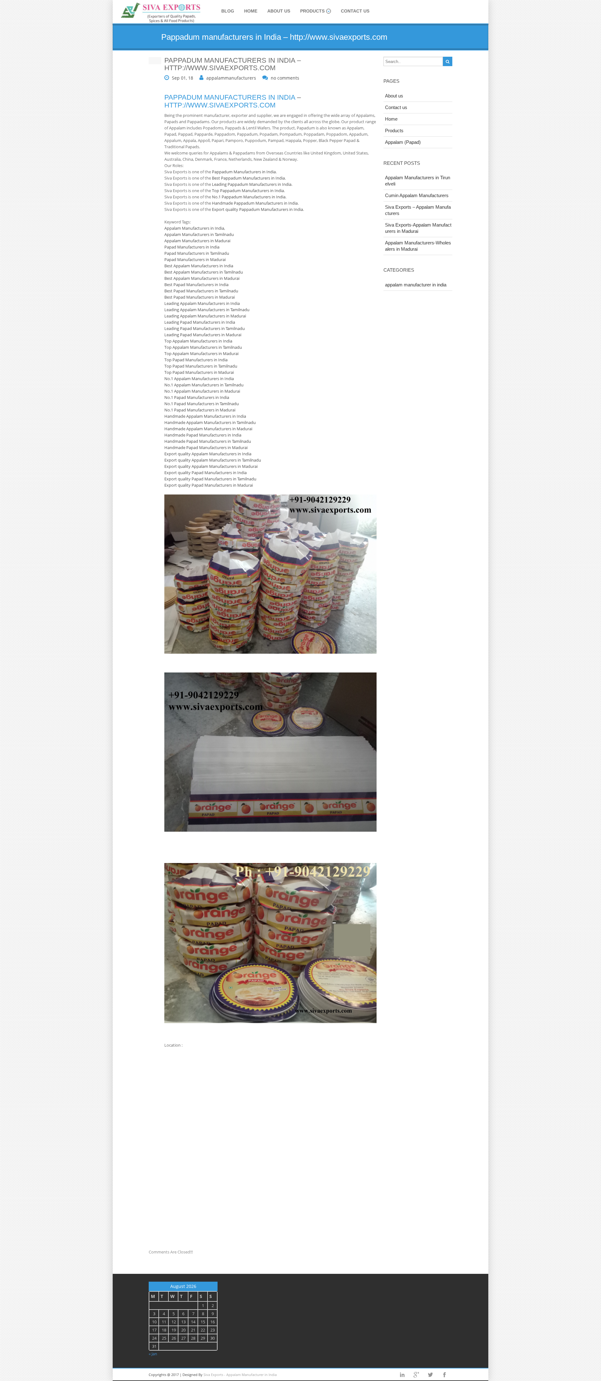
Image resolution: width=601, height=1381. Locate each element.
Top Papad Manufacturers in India (196, 360)
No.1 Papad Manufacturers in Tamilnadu (201, 403)
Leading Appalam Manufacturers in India (202, 303)
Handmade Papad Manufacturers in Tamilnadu (207, 441)
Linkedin (402, 1374)
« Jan (153, 1354)
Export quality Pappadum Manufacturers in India (257, 209)
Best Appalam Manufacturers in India (198, 266)
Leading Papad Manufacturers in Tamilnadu (204, 328)
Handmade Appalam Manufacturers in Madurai (208, 429)
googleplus (416, 1374)
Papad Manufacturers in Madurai (195, 259)
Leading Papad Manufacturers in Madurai (202, 334)
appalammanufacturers (231, 78)
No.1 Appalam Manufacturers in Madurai (202, 391)
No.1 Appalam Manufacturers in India (199, 378)
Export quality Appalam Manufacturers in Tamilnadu (212, 460)
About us (278, 10)
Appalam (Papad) (403, 142)
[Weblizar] (161, 13)
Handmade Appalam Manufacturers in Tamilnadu (210, 422)
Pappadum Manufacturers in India (244, 172)
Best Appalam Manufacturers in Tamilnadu (203, 272)
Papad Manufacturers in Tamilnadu (196, 253)
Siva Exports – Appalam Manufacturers (418, 210)
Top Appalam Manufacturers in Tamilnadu (203, 347)
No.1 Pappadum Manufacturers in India (248, 197)
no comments (285, 78)
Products (312, 10)
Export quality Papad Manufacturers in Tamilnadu (210, 479)
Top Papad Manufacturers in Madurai (199, 372)
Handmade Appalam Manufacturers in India (205, 416)
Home (250, 10)
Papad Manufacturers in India (191, 247)
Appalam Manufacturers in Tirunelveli (417, 180)
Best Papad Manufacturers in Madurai (199, 297)
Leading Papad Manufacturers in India (199, 322)
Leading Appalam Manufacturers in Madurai (205, 316)
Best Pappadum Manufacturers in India (248, 178)
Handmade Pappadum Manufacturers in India (255, 203)
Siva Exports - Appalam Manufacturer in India (240, 1374)
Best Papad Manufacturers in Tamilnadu (201, 291)
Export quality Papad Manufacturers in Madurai (208, 485)
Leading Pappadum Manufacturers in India (251, 184)
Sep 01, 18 (182, 78)
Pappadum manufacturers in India (229, 97)
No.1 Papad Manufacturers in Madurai (199, 410)
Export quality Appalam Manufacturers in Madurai (211, 466)
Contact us (355, 10)
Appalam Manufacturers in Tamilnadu (199, 234)
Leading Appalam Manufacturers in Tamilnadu (206, 309)
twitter (430, 1374)
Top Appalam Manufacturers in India (198, 341)
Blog (227, 10)
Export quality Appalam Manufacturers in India (207, 454)
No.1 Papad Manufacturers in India (196, 397)
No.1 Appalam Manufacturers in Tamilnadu (204, 385)
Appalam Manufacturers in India (194, 228)
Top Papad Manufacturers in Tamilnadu (200, 366)
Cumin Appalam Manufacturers (417, 195)
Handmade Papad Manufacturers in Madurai (206, 447)
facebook (444, 1374)
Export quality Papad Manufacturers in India (205, 472)
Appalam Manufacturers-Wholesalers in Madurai (418, 246)
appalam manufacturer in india (415, 284)
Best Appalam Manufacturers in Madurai (201, 278)
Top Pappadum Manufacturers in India (248, 190)
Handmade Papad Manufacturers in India (202, 435)
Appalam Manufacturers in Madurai (197, 240)
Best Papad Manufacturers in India (196, 284)
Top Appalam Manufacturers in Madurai (201, 353)
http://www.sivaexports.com (219, 105)
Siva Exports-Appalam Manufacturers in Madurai (418, 228)
